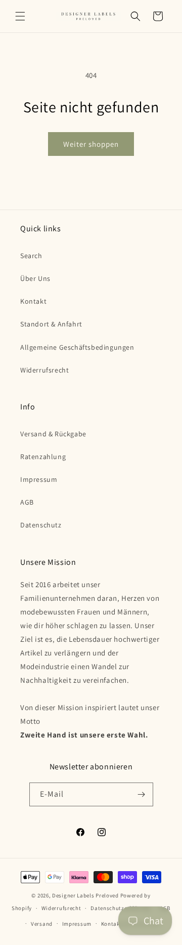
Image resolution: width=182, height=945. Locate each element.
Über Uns (35, 278)
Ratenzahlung (43, 456)
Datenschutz (41, 524)
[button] (20, 16)
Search (31, 255)
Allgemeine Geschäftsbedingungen (77, 347)
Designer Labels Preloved (85, 895)
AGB (27, 502)
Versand (42, 923)
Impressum (38, 479)
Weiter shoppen (91, 144)
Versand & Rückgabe (53, 433)
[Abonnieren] (141, 794)
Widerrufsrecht (44, 370)
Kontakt (33, 301)
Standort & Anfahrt (51, 323)
